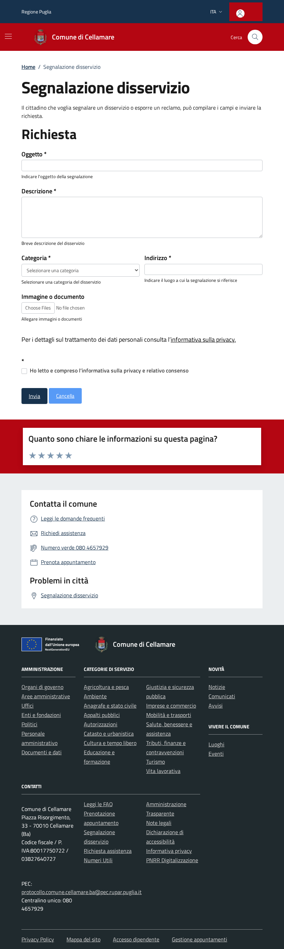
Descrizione (38, 191)
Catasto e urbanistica (109, 733)
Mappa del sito (83, 939)
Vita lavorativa (163, 771)
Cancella (65, 396)
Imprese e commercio (171, 705)
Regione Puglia (36, 11)
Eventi (216, 753)
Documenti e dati (41, 752)
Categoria (36, 258)
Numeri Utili (98, 860)
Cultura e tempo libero (110, 743)
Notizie (216, 687)
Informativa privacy (169, 851)
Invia (34, 396)
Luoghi (216, 744)
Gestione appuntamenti (199, 939)
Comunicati (221, 696)
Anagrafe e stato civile (110, 705)
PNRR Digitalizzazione (172, 860)
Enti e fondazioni (41, 715)
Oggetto (34, 154)
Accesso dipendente (136, 939)
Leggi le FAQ (98, 804)
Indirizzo (157, 258)
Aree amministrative (45, 696)
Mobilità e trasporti (168, 715)
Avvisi (215, 705)
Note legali (158, 823)
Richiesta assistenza (108, 851)
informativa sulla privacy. (203, 339)
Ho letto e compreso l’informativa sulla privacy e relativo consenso (108, 370)
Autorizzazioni (100, 724)
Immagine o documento (53, 296)
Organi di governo (42, 687)
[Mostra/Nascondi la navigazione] (8, 36)
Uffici (27, 705)
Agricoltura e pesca (106, 687)
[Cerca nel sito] (255, 37)
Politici (29, 724)
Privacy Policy (37, 939)
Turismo (155, 761)
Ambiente (95, 696)
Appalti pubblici (102, 715)
